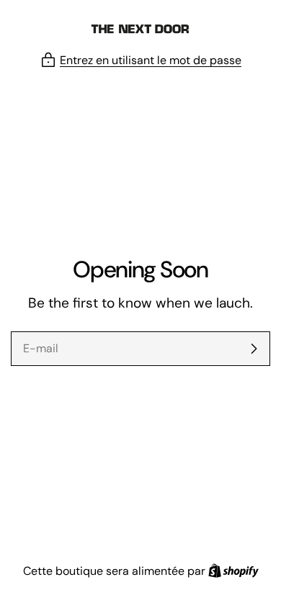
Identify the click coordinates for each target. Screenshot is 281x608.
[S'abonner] (253, 349)
